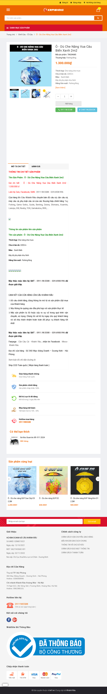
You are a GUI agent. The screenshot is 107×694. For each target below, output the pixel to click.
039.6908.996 (57, 192)
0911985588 (25, 422)
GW (17, 208)
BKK (44, 208)
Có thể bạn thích (19, 431)
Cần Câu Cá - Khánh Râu (29, 341)
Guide (31, 204)
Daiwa (47, 204)
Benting (39, 204)
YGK (29, 208)
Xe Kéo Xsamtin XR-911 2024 (32, 437)
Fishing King (71, 58)
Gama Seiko (22, 204)
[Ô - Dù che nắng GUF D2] (53, 480)
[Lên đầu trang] (101, 686)
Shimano (55, 204)
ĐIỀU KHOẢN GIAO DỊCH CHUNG (74, 541)
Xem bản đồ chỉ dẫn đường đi (22, 360)
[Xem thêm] (60, 88)
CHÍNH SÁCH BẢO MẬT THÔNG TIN (75, 549)
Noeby (23, 208)
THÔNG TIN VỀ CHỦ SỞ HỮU (72, 545)
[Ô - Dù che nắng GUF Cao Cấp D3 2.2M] (22, 480)
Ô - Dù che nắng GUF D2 (49, 498)
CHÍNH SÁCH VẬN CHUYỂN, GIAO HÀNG (77, 537)
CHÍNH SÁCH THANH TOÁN (72, 553)
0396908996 (18, 579)
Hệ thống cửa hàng (93, 3)
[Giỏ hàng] (99, 10)
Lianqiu (12, 208)
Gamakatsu (36, 208)
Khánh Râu (71, 690)
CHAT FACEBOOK (87, 110)
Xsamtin (64, 204)
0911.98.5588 (42, 192)
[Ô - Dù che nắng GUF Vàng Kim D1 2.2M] (84, 480)
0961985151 (18, 588)
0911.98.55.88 (66, 110)
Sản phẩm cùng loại (20, 461)
